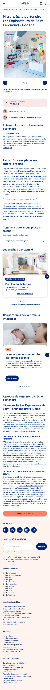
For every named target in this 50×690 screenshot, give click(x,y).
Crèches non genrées (10, 640)
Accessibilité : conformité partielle (15, 674)
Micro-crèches (8, 636)
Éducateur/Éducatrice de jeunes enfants (17, 613)
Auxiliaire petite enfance (11, 615)
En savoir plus (7, 148)
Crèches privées (8, 642)
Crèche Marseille (9, 582)
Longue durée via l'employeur (16, 241)
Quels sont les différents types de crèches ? (25, 304)
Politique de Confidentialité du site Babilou (22, 559)
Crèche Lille (7, 577)
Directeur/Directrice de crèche (14, 607)
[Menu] (4, 3)
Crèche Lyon (7, 580)
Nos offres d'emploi (10, 624)
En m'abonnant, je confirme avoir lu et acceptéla (22, 559)
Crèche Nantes (8, 586)
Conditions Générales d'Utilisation (15, 663)
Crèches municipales (10, 638)
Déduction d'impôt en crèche (13, 645)
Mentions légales (9, 665)
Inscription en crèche (10, 647)
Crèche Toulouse (9, 595)
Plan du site (7, 672)
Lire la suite (12, 378)
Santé (8, 349)
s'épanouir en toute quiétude (13, 455)
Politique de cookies (10, 670)
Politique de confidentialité (13, 667)
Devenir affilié (8, 678)
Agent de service (9, 620)
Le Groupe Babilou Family (12, 680)
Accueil (5, 9)
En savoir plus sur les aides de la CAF (20, 199)
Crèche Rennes (8, 593)
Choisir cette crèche (25, 513)
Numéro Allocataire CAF (12, 651)
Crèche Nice (7, 588)
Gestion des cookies (10, 683)
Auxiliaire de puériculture (12, 611)
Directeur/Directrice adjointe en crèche (17, 609)
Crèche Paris (7, 591)
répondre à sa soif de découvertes (31, 486)
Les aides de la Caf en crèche (13, 649)
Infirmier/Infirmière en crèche (14, 622)
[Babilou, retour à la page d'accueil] (25, 3)
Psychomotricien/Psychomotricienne (16, 618)
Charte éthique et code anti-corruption (17, 676)
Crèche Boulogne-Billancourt (13, 575)
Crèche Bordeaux (9, 573)
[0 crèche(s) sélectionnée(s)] (40, 3)
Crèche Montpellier (10, 584)
